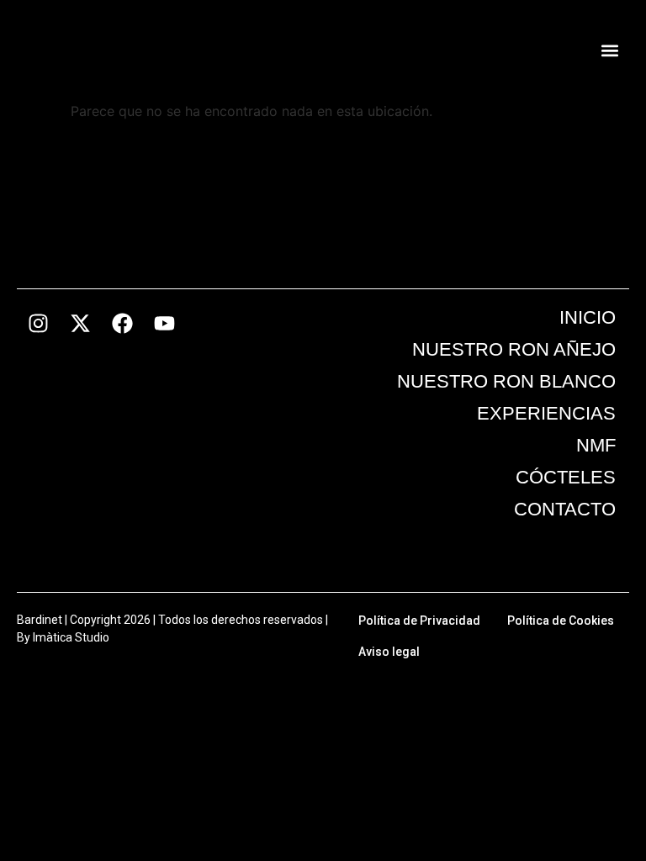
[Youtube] (164, 323)
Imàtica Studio (71, 637)
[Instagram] (38, 323)
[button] (610, 51)
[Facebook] (122, 323)
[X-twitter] (80, 323)
